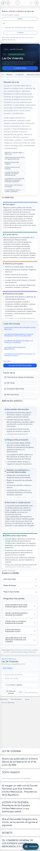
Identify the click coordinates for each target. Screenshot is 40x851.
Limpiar (20, 19)
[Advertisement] (20, 726)
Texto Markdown (16, 699)
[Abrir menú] (37, 3)
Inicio (6, 49)
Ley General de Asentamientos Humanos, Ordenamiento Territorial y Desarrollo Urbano (18, 335)
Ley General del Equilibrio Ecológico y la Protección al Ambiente (18, 341)
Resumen (10, 74)
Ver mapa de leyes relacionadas (20, 365)
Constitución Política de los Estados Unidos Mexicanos (20, 328)
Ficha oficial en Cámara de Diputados (20, 377)
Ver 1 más (6, 361)
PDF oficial (11, 383)
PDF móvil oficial (13, 394)
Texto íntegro (7, 668)
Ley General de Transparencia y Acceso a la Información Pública (19, 354)
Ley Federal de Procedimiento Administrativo (15, 348)
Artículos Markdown (8, 702)
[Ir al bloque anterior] (13, 3)
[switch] (31, 3)
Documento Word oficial (15, 389)
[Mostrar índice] (8, 3)
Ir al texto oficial (20, 68)
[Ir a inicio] (3, 3)
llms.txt (27, 699)
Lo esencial (19, 74)
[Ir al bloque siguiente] (18, 3)
